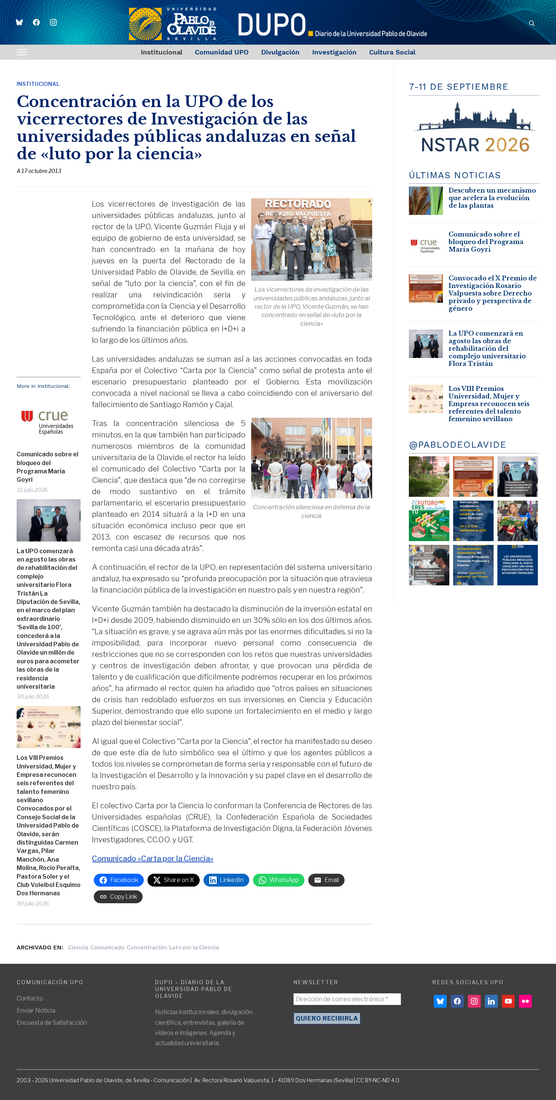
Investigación (334, 52)
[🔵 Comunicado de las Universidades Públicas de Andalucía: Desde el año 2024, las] (517, 565)
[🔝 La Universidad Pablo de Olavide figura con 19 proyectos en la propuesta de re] (429, 565)
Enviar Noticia (36, 1010)
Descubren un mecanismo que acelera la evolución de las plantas (492, 198)
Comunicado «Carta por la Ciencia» (152, 858)
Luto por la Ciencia (194, 947)
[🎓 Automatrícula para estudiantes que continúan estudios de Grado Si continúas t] (473, 521)
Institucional (161, 52)
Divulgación (280, 52)
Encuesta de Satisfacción (52, 1022)
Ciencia (78, 947)
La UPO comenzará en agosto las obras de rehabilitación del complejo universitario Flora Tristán (487, 348)
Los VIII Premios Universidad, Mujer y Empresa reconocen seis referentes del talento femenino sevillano (489, 404)
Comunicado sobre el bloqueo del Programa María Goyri (47, 467)
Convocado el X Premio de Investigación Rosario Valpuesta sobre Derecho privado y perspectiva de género (493, 293)
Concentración (147, 947)
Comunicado (107, 947)
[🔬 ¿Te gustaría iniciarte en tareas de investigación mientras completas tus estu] (473, 565)
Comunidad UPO (221, 52)
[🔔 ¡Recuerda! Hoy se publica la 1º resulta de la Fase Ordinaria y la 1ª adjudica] (517, 521)
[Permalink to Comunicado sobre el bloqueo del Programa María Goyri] (49, 420)
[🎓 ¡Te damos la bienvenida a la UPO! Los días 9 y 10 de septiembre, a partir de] (429, 521)
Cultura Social (392, 52)
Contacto (30, 998)
